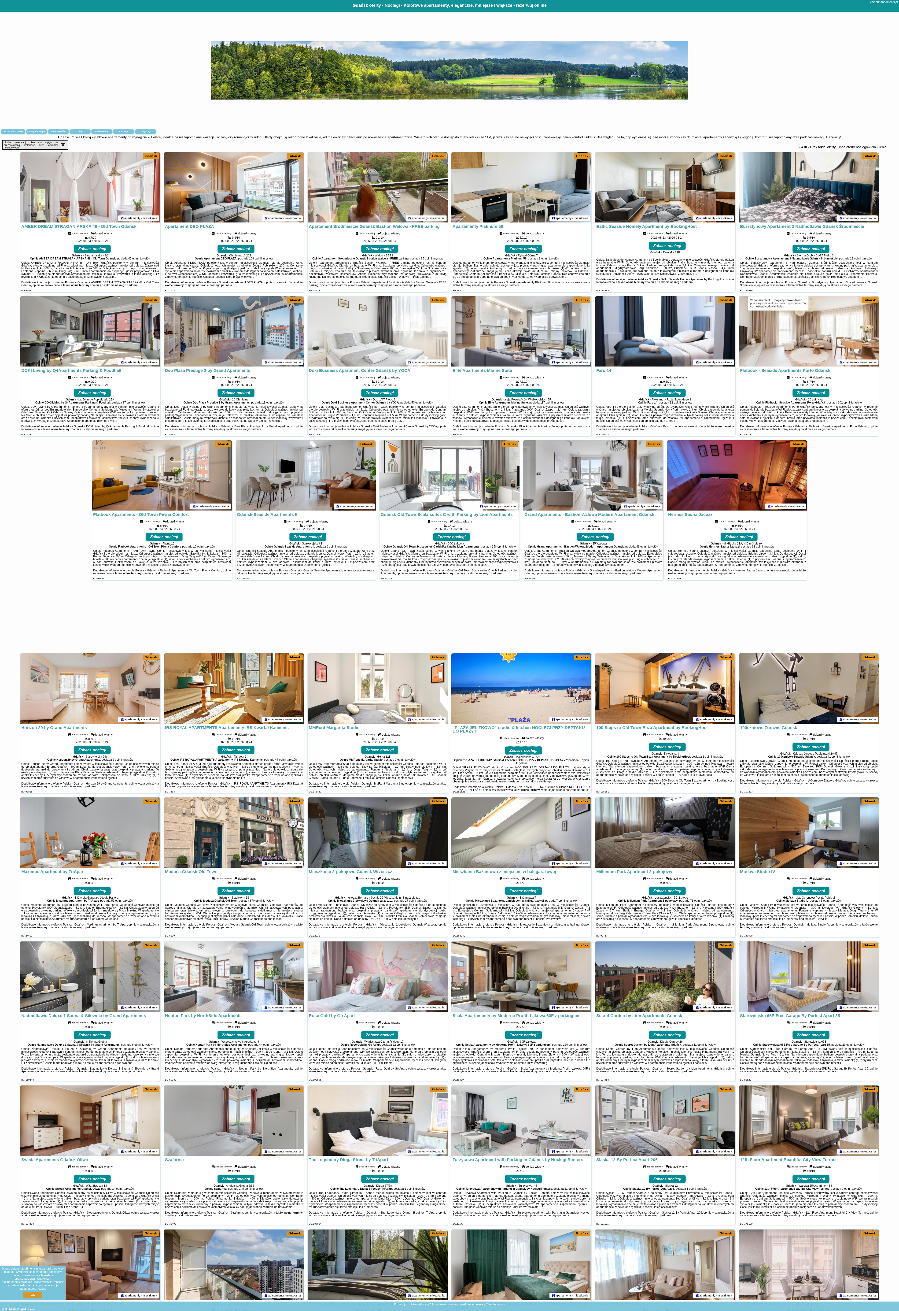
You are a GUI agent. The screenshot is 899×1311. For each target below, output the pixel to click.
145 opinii (245, 1188)
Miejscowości (58, 131)
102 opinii (844, 402)
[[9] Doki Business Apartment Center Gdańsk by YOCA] (378, 331)
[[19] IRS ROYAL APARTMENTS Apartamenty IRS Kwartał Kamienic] (234, 688)
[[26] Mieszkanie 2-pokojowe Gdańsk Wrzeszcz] (378, 832)
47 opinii (280, 759)
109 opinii (255, 258)
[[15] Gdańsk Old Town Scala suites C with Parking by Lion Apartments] (449, 475)
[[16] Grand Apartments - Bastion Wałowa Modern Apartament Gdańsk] (593, 475)
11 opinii (699, 1044)
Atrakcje (124, 131)
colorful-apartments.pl (884, 2)
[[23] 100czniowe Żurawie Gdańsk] (809, 688)
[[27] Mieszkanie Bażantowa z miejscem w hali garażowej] (521, 832)
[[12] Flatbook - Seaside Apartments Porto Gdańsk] (809, 331)
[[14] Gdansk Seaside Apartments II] (306, 475)
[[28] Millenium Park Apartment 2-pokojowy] (665, 832)
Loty (80, 131)
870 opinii (256, 900)
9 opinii (846, 1188)
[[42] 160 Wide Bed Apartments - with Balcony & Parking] (90, 1265)
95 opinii (426, 258)
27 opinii (410, 900)
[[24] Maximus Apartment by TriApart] (90, 832)
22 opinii (855, 258)
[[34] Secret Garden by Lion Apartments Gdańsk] (665, 976)
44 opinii (264, 1044)
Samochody (102, 131)
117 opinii (546, 402)
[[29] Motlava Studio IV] (809, 832)
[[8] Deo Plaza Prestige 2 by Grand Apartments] (234, 331)
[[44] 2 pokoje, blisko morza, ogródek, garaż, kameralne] (378, 1265)
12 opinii (675, 402)
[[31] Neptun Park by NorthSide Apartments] (234, 976)
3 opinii (543, 258)
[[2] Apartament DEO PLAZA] (234, 187)
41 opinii (833, 756)
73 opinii (695, 900)
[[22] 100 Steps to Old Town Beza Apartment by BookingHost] (665, 688)
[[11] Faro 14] (665, 331)
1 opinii (707, 756)
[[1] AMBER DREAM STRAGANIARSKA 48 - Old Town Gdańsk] (90, 187)
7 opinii (399, 759)
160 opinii (569, 1044)
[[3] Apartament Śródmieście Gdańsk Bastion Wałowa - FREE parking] (378, 187)
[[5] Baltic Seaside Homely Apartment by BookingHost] (665, 187)
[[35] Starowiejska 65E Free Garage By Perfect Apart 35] (809, 976)
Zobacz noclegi (92, 249)
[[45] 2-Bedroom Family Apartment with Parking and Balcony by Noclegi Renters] (521, 1265)
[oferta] (122, 218)
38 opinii (757, 546)
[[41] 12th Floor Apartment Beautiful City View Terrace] (809, 1120)
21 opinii (569, 1188)
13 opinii (267, 402)
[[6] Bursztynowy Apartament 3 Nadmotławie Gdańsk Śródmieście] (809, 187)
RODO (42, 1288)
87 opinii (128, 402)
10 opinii (198, 546)
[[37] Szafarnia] (234, 1120)
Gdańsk (151, 156)
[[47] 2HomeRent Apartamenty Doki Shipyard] (809, 1265)
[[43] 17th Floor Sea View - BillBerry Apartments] (234, 1265)
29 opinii (847, 1044)
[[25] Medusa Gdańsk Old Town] (234, 832)
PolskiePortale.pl (26, 1309)
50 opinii (416, 402)
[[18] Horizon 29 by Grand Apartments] (90, 688)
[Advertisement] (449, 619)
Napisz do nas (496, 1304)
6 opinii (331, 546)
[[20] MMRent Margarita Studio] (378, 688)
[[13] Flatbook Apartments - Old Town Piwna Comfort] (162, 475)
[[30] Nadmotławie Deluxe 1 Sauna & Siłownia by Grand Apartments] (90, 976)
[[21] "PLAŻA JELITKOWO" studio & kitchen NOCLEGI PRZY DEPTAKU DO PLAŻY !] (521, 688)
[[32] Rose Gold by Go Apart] (378, 976)
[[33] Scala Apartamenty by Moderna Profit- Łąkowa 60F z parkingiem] (521, 976)
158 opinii (498, 546)
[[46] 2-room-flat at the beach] (665, 1265)
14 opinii (117, 1188)
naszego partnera (126, 285)
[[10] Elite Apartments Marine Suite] (521, 331)
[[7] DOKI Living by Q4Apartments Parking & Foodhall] (90, 331)
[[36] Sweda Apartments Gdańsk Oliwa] (90, 1120)
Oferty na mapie (36, 131)
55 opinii (116, 900)
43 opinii (641, 546)
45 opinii (133, 258)
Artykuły (145, 131)
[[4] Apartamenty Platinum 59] (521, 187)
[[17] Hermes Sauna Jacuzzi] (737, 475)
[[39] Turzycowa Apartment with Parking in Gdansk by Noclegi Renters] (521, 1120)
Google (10, 1272)
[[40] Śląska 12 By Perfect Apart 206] (665, 1120)
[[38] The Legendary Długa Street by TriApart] (378, 1120)
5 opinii (584, 760)
